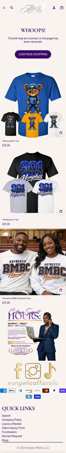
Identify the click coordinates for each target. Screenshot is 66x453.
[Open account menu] (54, 8)
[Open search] (11, 8)
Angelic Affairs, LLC (37, 447)
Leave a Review (11, 423)
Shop (5, 440)
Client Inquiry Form (13, 427)
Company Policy (12, 419)
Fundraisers (9, 432)
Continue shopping (33, 54)
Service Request (12, 436)
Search (6, 415)
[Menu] (4, 8)
